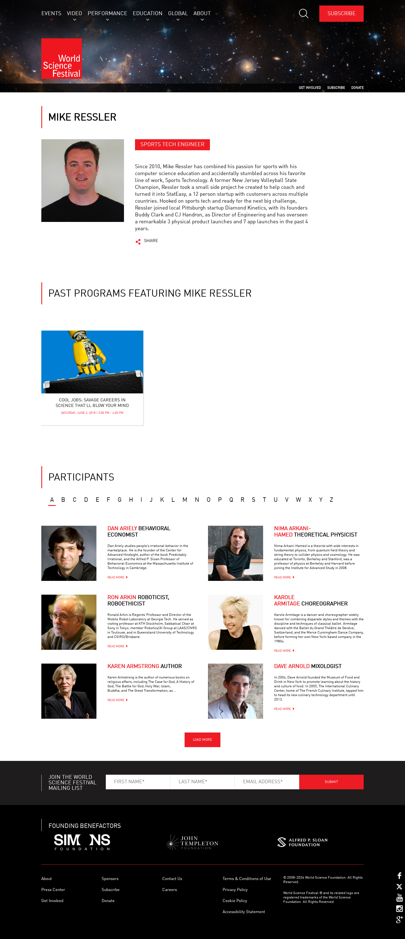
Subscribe (341, 13)
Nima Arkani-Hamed (315, 532)
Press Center (53, 890)
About (46, 879)
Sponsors (110, 879)
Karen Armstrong (144, 666)
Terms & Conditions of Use (247, 879)
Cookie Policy (235, 901)
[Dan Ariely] (68, 553)
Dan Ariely (138, 532)
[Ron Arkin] (68, 622)
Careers (169, 890)
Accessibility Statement (244, 912)
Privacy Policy (235, 890)
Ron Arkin (138, 601)
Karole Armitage (311, 601)
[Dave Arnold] (235, 691)
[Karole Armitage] (235, 622)
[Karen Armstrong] (68, 691)
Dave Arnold (308, 666)
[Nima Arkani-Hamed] (235, 553)
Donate (108, 901)
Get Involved (52, 901)
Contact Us (172, 879)
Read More (115, 577)
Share (151, 241)
